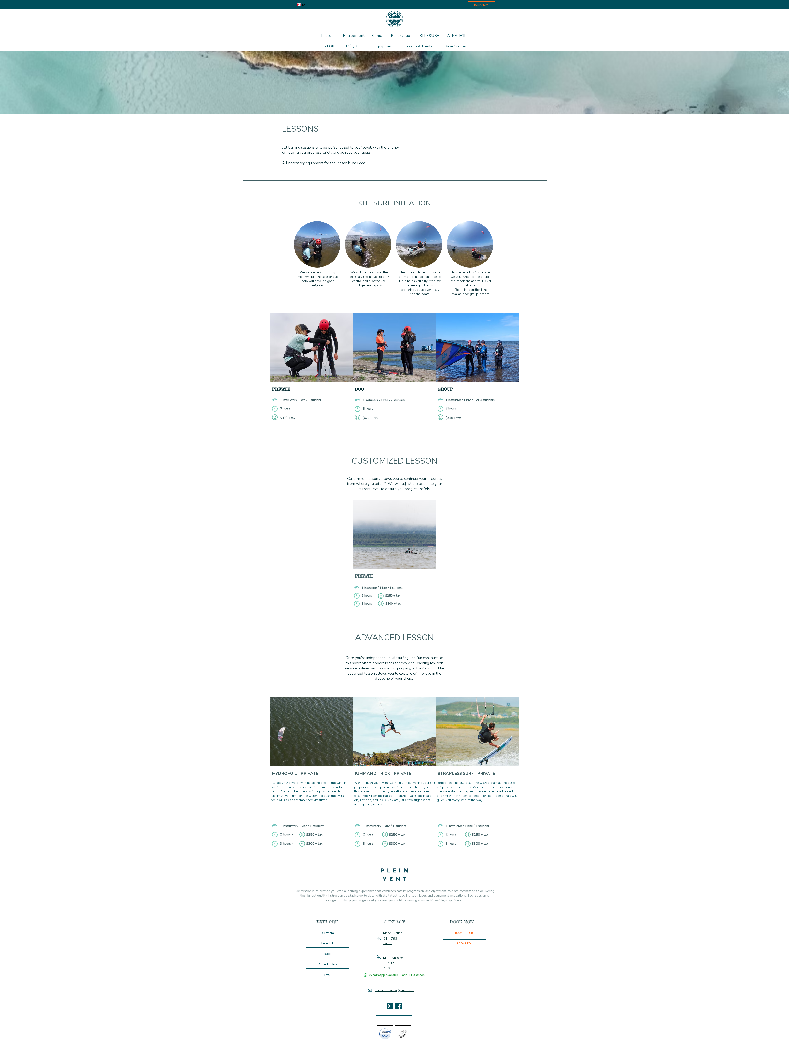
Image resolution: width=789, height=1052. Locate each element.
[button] (429, 35)
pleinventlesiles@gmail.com (394, 990)
